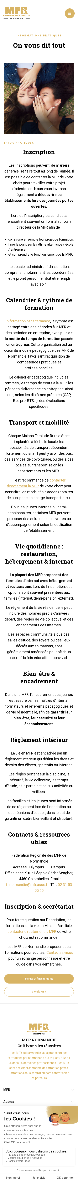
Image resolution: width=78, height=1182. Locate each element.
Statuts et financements (39, 978)
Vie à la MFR (39, 991)
